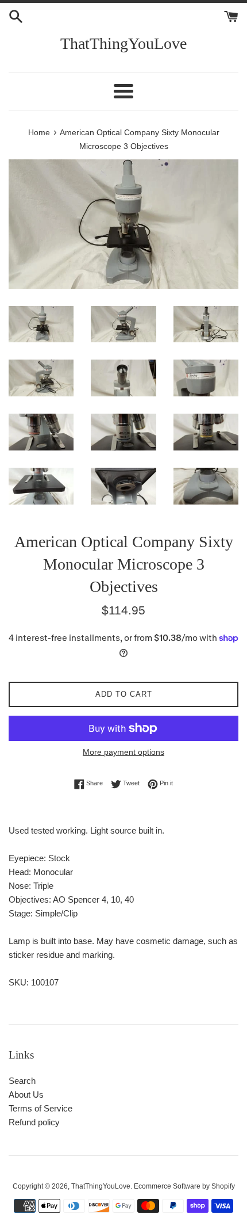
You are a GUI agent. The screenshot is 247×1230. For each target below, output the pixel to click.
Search (22, 1081)
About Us (26, 1094)
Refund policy (34, 1122)
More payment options (123, 752)
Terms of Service (40, 1108)
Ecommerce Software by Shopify (184, 1186)
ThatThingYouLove (123, 43)
